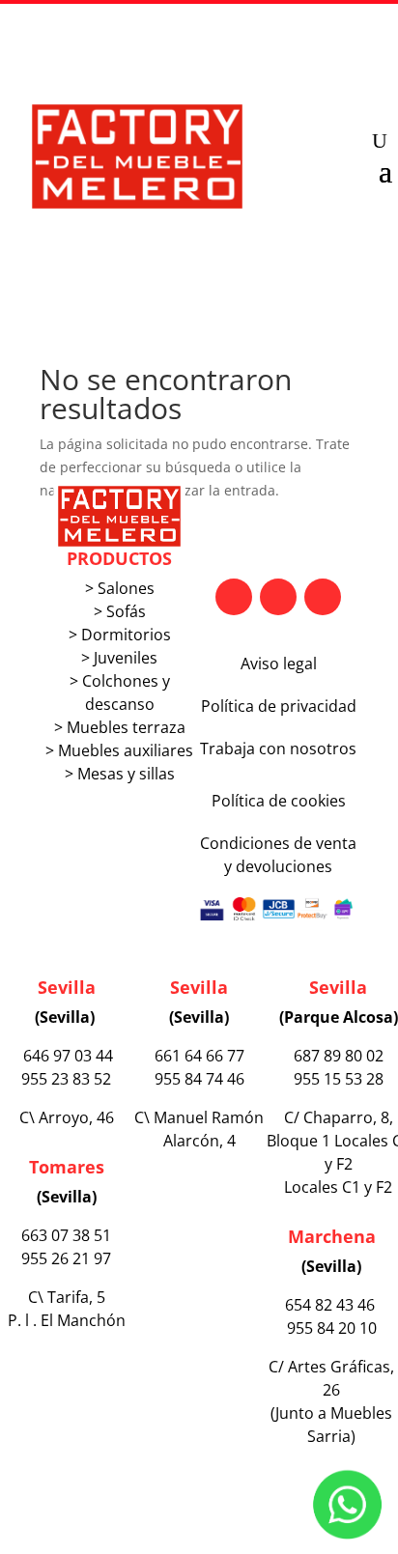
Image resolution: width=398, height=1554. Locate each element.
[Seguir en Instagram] (322, 597)
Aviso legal (279, 663)
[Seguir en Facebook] (233, 597)
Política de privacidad (278, 706)
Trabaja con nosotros (278, 748)
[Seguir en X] (278, 597)
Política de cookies (279, 800)
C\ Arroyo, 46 (66, 1117)
